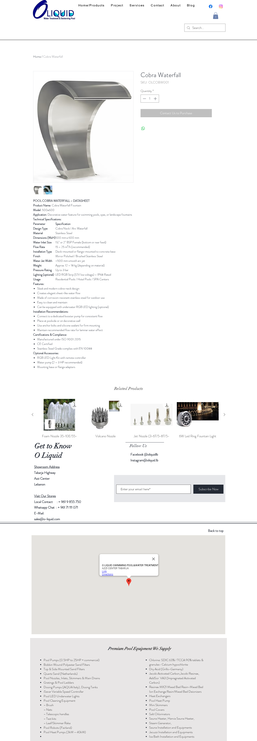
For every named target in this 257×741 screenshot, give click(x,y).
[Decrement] (144, 98)
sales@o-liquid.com (47, 519)
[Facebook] (210, 6)
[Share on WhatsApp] (143, 128)
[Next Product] (224, 414)
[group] (128, 421)
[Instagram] (220, 6)
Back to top (215, 530)
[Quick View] (59, 414)
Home (37, 56)
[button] (215, 15)
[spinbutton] (150, 98)
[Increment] (155, 98)
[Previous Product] (32, 414)
